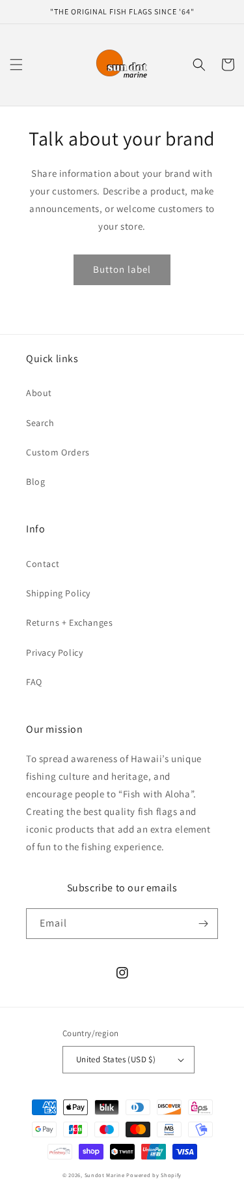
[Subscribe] (203, 923)
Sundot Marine (105, 1174)
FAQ (34, 682)
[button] (16, 64)
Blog (35, 481)
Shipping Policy (58, 593)
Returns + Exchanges (69, 622)
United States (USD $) (116, 1059)
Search (40, 423)
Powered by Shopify (154, 1174)
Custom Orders (58, 452)
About (39, 393)
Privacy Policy (54, 652)
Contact (42, 564)
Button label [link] (122, 269)
